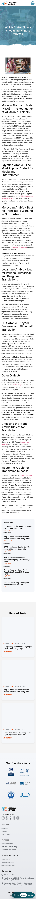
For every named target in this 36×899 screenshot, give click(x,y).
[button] (33, 3)
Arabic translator (26, 476)
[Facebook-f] (3, 818)
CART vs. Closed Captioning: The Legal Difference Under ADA (17, 548)
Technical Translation (9, 850)
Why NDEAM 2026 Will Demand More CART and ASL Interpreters (17, 538)
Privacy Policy (6, 859)
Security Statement (8, 865)
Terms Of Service (8, 862)
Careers (4, 831)
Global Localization (8, 844)
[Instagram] (18, 818)
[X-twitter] (6, 818)
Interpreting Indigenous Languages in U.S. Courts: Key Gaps (18, 527)
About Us (5, 828)
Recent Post (8, 523)
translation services (19, 247)
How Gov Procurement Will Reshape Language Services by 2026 (17, 560)
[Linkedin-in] (10, 818)
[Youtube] (14, 818)
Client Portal (6, 834)
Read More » (7, 532)
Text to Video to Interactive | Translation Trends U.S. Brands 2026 (16, 572)
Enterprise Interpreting (9, 847)
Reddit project (18, 385)
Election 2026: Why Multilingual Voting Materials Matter (16, 584)
